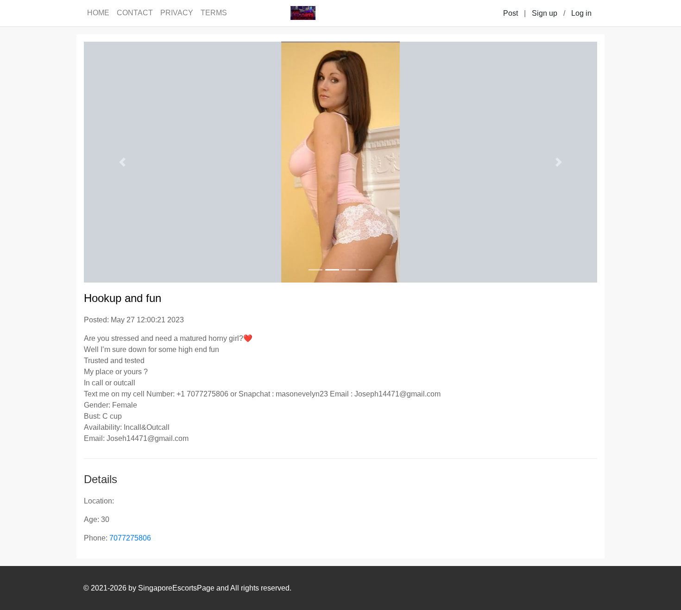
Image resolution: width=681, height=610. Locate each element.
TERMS (214, 13)
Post (510, 13)
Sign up (544, 13)
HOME (98, 13)
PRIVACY (176, 13)
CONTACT (135, 13)
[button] (122, 162)
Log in (581, 13)
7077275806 (130, 538)
